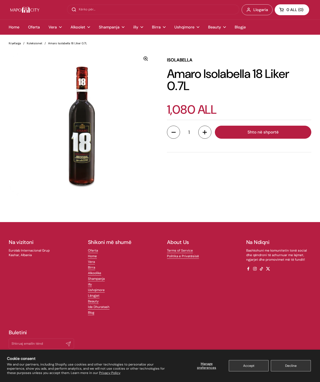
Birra (91, 267)
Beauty (93, 301)
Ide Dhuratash (98, 307)
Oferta (93, 250)
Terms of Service (180, 250)
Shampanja (96, 279)
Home (92, 256)
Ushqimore (96, 290)
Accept (248, 366)
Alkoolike (94, 273)
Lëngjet (93, 295)
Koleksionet (34, 43)
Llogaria (260, 9)
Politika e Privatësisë (183, 256)
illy (90, 284)
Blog (91, 312)
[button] (292, 9)
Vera (91, 262)
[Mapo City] (25, 10)
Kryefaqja (15, 43)
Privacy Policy (109, 373)
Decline (291, 366)
